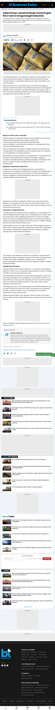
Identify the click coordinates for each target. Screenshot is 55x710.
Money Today (26, 654)
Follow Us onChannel (44, 354)
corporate (14, 9)
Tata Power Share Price (28, 695)
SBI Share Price (38, 690)
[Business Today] (23, 5)
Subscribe (44, 5)
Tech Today (43, 652)
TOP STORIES (9, 398)
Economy (34, 652)
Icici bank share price (28, 692)
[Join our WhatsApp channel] (52, 356)
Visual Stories (43, 654)
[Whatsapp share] (20, 40)
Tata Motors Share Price (29, 666)
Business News (4, 9)
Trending (25, 657)
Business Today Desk (12, 35)
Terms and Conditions (41, 701)
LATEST (6, 571)
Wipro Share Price (40, 692)
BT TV (46, 657)
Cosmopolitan (50, 0)
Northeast (34, 0)
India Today (28, 0)
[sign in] (52, 4)
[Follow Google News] (15, 40)
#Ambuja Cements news (20, 350)
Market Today (26, 652)
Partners (50, 701)
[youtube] (5, 665)
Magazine (32, 657)
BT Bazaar (23, 0)
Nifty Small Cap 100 (27, 678)
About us (5, 701)
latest (9, 9)
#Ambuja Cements (8, 350)
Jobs (36, 659)
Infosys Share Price (27, 690)
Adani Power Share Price (43, 666)
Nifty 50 (31, 676)
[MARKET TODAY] (8, 516)
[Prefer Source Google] (6, 40)
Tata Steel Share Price (42, 669)
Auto (30, 659)
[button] (49, 708)
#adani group (31, 350)
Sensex (24, 676)
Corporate (34, 654)
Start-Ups (39, 657)
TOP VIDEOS (12, 457)
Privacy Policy (30, 701)
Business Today (16, 0)
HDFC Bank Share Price (28, 669)
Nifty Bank (37, 676)
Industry (25, 659)
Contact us (11, 701)
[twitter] (7, 665)
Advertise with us (20, 701)
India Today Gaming (42, 0)
